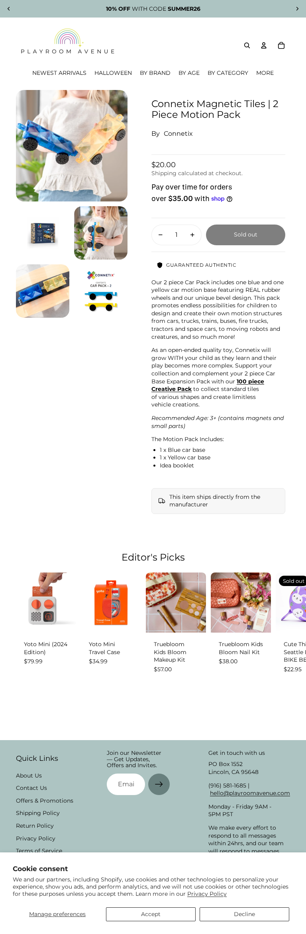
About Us (29, 775)
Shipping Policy (38, 813)
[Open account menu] (264, 45)
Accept (151, 914)
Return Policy (35, 825)
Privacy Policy (207, 893)
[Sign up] (159, 784)
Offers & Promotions (44, 800)
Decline (244, 914)
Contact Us (31, 787)
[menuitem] (265, 73)
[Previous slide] (9, 9)
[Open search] (247, 45)
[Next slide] (297, 9)
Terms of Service (39, 850)
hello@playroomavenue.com (250, 793)
